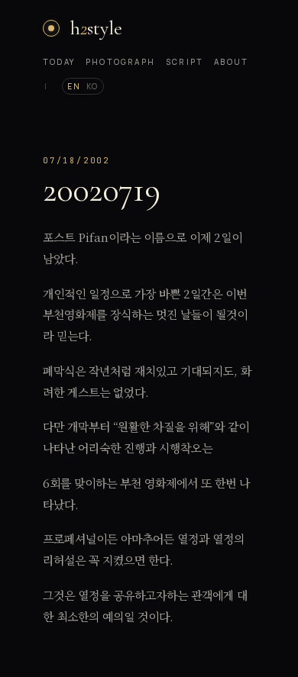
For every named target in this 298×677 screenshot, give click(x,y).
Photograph (120, 61)
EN (73, 86)
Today (59, 61)
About (231, 61)
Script (184, 61)
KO (92, 86)
